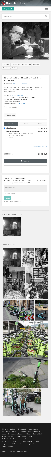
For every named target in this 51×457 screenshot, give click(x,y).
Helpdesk (5, 444)
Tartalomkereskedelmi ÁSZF (29, 431)
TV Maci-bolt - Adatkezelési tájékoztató (16, 439)
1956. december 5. (20, 84)
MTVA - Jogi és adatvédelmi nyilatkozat (17, 436)
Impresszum (33, 429)
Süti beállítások (7, 446)
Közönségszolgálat (9, 431)
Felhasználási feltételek (34, 434)
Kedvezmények (39, 146)
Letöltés (10, 124)
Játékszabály (28, 441)
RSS (37, 441)
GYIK (13, 444)
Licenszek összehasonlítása (14, 141)
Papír (40, 124)
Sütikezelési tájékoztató (27, 444)
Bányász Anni (17, 95)
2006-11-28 (20, 104)
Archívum (16, 3)
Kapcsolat (22, 429)
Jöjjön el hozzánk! (8, 429)
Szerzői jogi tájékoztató (10, 441)
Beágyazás (11, 115)
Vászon (25, 124)
